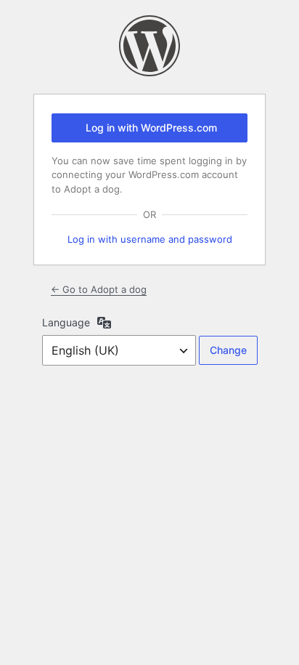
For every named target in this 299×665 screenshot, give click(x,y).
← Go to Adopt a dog (99, 289)
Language (66, 322)
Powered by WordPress (149, 45)
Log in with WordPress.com (151, 127)
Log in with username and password (149, 239)
